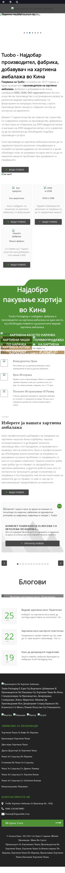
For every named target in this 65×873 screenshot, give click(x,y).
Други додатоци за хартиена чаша (19, 750)
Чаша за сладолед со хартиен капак (20, 774)
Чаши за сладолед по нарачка (17, 756)
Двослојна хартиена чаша (15, 744)
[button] (24, 32)
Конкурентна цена (25, 361)
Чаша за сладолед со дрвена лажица (20, 768)
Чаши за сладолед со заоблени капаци (21, 780)
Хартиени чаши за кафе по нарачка (20, 732)
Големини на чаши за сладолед (18, 762)
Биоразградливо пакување (15, 786)
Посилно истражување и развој (33, 391)
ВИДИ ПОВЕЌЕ (16, 169)
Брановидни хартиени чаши (16, 738)
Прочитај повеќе (34, 543)
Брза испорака (22, 374)
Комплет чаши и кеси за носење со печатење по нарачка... (31, 527)
